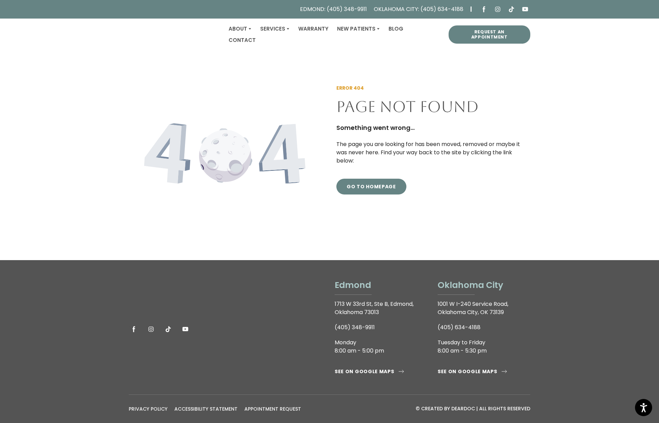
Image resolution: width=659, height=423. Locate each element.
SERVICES (272, 28)
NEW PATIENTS (356, 28)
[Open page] (226, 297)
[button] (484, 9)
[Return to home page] (173, 34)
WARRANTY (313, 28)
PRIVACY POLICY (148, 408)
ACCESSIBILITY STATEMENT (206, 408)
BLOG (396, 28)
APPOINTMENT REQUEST (272, 408)
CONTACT (242, 40)
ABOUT (238, 28)
